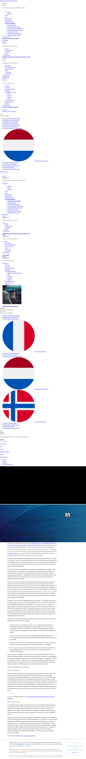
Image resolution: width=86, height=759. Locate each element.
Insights (7, 217)
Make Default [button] (17, 118)
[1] (34, 549)
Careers (7, 236)
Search (2, 439)
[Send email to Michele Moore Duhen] (71, 521)
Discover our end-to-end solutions (11, 38)
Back (4, 177)
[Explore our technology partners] (44, 105)
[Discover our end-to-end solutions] (44, 37)
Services (7, 177)
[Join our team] (44, 75)
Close (7, 115)
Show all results (3, 457)
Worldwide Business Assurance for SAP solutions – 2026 (16, 56)
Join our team (6, 77)
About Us (7, 257)
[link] (8, 0)
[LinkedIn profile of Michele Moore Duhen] (71, 523)
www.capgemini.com (26, 735)
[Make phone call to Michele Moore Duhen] (71, 519)
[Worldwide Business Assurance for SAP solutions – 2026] (44, 55)
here (27, 667)
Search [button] (1, 114)
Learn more (5, 183)
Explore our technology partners (10, 107)
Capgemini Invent (24, 537)
